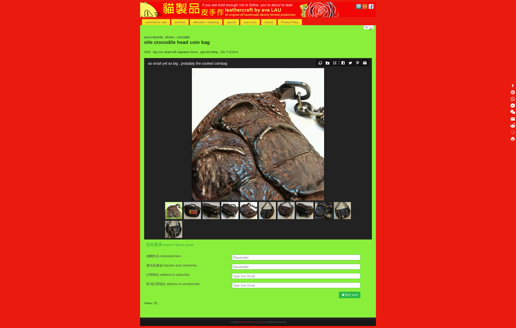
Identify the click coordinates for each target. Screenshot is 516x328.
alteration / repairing (206, 22)
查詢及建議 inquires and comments (171, 265)
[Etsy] (365, 7)
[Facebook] (371, 7)
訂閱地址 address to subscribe (168, 274)
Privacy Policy (290, 22)
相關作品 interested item (163, 256)
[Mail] (358, 7)
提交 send (351, 294)
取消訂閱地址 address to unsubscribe (173, 284)
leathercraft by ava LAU (251, 322)
